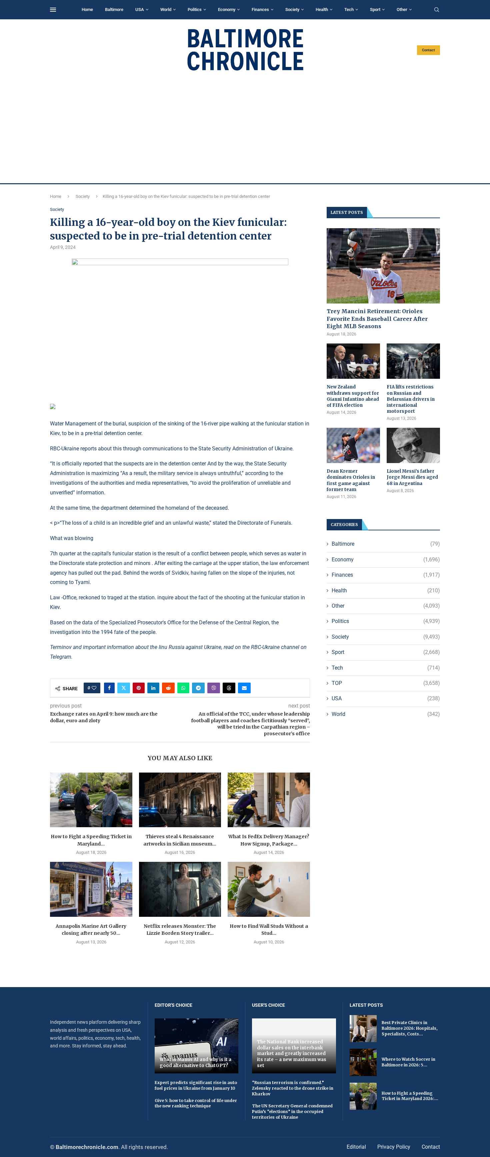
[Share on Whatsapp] (183, 688)
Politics (195, 9)
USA (139, 9)
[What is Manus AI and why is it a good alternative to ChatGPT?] (197, 1045)
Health (322, 9)
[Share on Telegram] (198, 688)
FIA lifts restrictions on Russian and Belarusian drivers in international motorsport (411, 399)
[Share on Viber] (213, 688)
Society (292, 9)
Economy (226, 9)
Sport (375, 9)
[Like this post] (94, 688)
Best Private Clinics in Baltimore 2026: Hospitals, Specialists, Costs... (409, 1028)
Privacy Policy (393, 1147)
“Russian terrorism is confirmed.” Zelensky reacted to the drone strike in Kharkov (292, 1088)
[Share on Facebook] (109, 688)
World (165, 9)
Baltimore (114, 9)
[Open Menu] (53, 10)
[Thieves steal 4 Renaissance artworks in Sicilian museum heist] (180, 800)
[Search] (436, 10)
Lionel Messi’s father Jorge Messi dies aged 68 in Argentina (412, 477)
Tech (349, 9)
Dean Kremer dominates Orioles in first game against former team (351, 480)
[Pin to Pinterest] (139, 688)
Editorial (356, 1147)
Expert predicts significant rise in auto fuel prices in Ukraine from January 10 (196, 1085)
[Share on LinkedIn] (153, 688)
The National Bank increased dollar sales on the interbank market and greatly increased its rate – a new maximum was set (291, 1053)
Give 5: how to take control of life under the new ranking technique (196, 1103)
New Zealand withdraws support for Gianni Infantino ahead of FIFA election (353, 396)
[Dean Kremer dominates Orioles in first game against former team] (353, 445)
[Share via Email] (244, 688)
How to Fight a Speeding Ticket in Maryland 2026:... (410, 1096)
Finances (260, 9)
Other (402, 9)
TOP (386, 683)
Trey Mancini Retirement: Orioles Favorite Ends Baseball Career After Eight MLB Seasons (377, 318)
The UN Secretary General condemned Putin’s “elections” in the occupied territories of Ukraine (292, 1111)
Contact (428, 50)
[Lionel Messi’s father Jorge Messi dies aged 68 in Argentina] (413, 445)
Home (87, 9)
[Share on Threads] (229, 688)
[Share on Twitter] (123, 688)
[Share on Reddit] (168, 688)
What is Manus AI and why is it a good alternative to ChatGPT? (195, 1062)
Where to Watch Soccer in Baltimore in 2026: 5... (408, 1062)
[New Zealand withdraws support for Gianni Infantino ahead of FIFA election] (353, 361)
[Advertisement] (245, 127)
